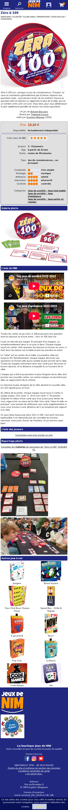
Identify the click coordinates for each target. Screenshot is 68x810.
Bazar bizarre (51, 583)
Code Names (17, 685)
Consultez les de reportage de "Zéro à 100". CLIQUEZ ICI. (34, 448)
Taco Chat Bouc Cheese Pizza (17, 609)
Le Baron (51, 660)
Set (51, 685)
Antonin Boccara (39, 111)
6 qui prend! (17, 635)
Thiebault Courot (39, 114)
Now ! (51, 635)
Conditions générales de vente (34, 770)
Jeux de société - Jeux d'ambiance (40, 195)
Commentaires (6, 18)
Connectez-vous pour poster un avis (34, 435)
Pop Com (17, 660)
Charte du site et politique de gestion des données (34, 768)
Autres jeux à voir (58, 16)
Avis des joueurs (29, 16)
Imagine (17, 583)
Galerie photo (6, 16)
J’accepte (39, 806)
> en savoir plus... (34, 773)
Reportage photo (43, 16)
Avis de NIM (17, 16)
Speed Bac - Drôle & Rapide (51, 609)
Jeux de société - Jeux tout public (47, 190)
